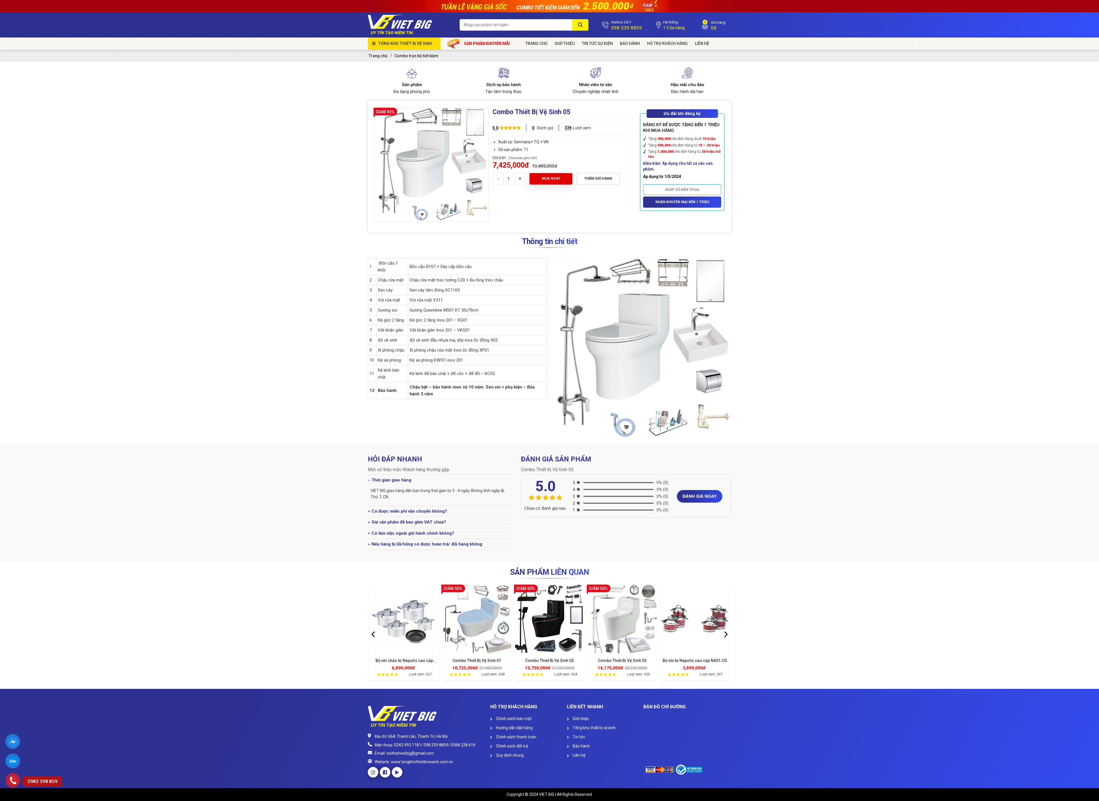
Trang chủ (536, 43)
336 (568, 127)
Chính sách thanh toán (515, 737)
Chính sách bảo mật (513, 718)
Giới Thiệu (565, 43)
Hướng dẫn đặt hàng (514, 727)
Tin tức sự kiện (597, 43)
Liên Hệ (702, 43)
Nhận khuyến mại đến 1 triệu (682, 202)
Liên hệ (578, 755)
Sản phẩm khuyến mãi (487, 43)
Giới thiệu (580, 718)
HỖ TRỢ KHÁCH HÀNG (667, 43)
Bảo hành (630, 43)
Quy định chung (509, 755)
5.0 (495, 128)
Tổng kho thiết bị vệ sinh (405, 43)
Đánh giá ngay (700, 496)
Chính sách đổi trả (511, 746)
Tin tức (578, 737)
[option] (404, 633)
